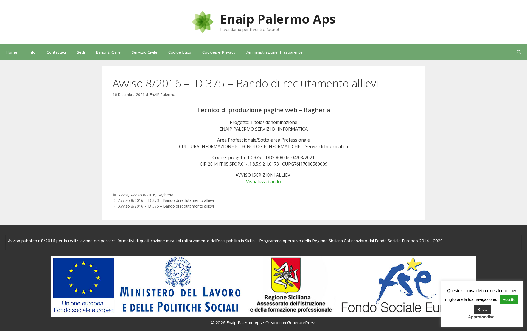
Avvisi (123, 194)
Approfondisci (481, 317)
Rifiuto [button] (482, 309)
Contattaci (56, 52)
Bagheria (165, 194)
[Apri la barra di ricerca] (519, 52)
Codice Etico (179, 52)
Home (11, 52)
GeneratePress (301, 322)
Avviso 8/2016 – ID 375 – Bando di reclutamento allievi (166, 206)
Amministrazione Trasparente (274, 52)
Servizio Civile (144, 52)
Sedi (81, 52)
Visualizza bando (263, 182)
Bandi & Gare (108, 52)
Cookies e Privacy (219, 52)
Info (32, 52)
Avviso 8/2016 (142, 194)
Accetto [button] (509, 300)
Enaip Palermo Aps (278, 18)
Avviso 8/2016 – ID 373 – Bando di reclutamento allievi (166, 200)
